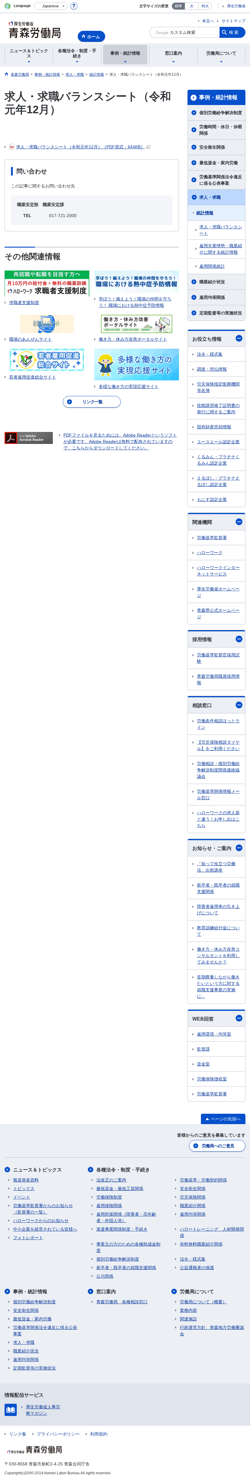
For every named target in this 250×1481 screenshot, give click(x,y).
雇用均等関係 (212, 297)
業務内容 (188, 1310)
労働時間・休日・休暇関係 (220, 130)
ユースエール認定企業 (218, 441)
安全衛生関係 (212, 147)
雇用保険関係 (109, 1205)
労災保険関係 (192, 1197)
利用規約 (98, 1434)
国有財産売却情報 (214, 426)
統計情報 (204, 212)
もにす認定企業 (212, 499)
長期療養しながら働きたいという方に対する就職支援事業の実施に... (218, 987)
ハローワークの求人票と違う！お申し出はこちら (218, 819)
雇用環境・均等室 (214, 1034)
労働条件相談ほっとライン (218, 724)
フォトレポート (28, 1237)
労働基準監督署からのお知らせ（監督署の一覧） (43, 1208)
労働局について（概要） (203, 1301)
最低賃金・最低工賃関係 (119, 1188)
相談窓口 (202, 705)
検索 (234, 32)
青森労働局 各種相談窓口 (122, 1301)
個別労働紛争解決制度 (220, 112)
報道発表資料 (26, 1180)
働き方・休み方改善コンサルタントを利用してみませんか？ (218, 955)
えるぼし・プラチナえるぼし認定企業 (218, 481)
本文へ (208, 21)
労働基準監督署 (212, 537)
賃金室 (203, 1064)
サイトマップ (233, 21)
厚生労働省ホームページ (218, 592)
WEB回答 (203, 1019)
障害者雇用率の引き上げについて (218, 909)
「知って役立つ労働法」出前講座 (216, 867)
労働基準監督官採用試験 (218, 658)
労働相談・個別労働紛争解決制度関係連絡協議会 (218, 770)
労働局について (197, 1291)
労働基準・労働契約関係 (203, 1180)
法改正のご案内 (111, 1180)
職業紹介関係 (192, 1205)
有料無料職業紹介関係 (201, 1244)
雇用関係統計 (212, 266)
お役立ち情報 (207, 339)
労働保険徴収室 (212, 1078)
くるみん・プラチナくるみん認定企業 (218, 460)
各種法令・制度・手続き (123, 1169)
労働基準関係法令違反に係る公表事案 (220, 180)
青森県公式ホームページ (218, 613)
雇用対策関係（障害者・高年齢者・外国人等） (126, 1217)
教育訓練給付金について (218, 931)
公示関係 (104, 1276)
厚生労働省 (236, 6)
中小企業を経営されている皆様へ (45, 1229)
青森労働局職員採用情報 (218, 679)
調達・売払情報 (212, 369)
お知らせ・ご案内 (211, 848)
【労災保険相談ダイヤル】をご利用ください (218, 745)
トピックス (23, 1188)
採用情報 (202, 639)
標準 (178, 6)
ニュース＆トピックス (37, 1169)
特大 (205, 6)
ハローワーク (210, 552)
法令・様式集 (210, 354)
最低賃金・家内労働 (218, 162)
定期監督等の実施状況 (220, 312)
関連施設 (188, 1318)
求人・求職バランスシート (220, 230)
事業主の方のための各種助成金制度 (128, 1247)
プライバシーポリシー (58, 1434)
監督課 (203, 1049)
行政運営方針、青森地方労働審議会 (212, 1330)
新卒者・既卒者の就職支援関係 (218, 888)
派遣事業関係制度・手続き (122, 1229)
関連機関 (202, 522)
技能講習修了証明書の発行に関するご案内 (218, 408)
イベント (21, 1197)
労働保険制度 (109, 1197)
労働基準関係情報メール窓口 (218, 794)
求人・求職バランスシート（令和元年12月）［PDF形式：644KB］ (80, 146)
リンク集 (17, 1434)
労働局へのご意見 (218, 1145)
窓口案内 (106, 1291)
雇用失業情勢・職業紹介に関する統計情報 (220, 249)
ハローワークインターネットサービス (218, 570)
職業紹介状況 (212, 281)
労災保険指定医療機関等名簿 (218, 387)
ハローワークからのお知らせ (41, 1220)
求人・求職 (210, 197)
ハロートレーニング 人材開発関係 (212, 1232)
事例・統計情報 (218, 97)
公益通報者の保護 (197, 1267)
